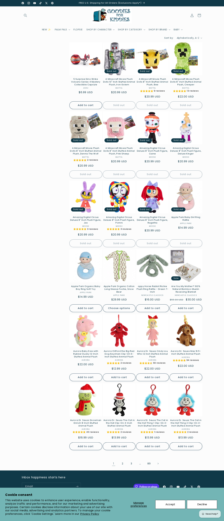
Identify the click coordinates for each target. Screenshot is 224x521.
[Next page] (158, 463)
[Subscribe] (77, 486)
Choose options (119, 308)
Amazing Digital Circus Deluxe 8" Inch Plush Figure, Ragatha (152, 220)
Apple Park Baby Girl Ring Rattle (185, 219)
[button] (25, 15)
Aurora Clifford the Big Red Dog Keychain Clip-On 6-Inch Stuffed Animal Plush (119, 354)
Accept (170, 504)
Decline (202, 504)
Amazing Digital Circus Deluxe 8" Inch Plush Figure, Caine (152, 151)
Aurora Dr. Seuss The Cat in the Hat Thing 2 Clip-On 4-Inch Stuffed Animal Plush (185, 423)
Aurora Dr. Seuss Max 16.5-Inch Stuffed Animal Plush (186, 352)
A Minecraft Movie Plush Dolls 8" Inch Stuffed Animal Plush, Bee (152, 82)
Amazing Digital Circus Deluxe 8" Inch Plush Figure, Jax (85, 220)
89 (149, 463)
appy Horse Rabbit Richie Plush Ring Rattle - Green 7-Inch (152, 289)
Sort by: (168, 38)
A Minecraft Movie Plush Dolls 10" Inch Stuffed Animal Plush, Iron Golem (119, 82)
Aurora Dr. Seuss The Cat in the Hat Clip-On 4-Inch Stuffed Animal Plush (119, 423)
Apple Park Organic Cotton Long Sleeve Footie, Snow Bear (119, 289)
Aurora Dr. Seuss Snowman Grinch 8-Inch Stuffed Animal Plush (85, 423)
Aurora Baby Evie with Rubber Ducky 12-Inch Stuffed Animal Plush (85, 354)
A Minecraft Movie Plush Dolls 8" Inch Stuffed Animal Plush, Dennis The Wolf (85, 151)
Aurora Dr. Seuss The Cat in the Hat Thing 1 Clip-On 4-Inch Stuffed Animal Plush (152, 423)
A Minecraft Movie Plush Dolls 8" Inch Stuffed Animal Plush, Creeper (186, 82)
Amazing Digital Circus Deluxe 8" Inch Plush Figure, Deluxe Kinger (185, 151)
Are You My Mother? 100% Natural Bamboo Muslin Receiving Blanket (185, 289)
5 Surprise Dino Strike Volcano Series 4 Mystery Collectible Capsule (85, 82)
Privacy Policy (89, 514)
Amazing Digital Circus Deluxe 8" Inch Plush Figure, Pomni (119, 220)
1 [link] (113, 463)
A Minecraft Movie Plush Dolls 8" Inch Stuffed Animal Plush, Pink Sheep (119, 151)
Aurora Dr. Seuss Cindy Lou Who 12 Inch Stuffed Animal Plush (152, 354)
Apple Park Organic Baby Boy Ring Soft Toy (85, 288)
